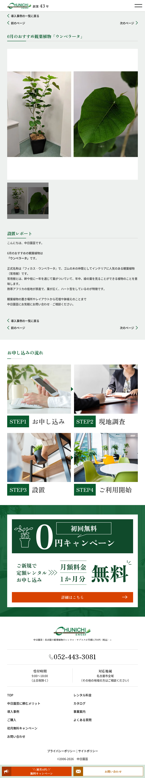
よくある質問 (82, 719)
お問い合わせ (16, 736)
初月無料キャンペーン (22, 728)
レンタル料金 (82, 695)
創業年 (41, 5)
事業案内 (79, 711)
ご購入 (11, 719)
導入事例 (13, 711)
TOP (10, 695)
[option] (72, 114)
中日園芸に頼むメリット (23, 703)
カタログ (79, 703)
